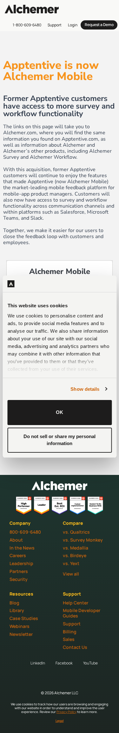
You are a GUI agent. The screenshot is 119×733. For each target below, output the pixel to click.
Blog (14, 603)
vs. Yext (71, 563)
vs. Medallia (75, 548)
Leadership (21, 563)
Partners (19, 571)
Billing (69, 632)
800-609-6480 (25, 532)
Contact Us (75, 647)
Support (72, 624)
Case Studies (24, 618)
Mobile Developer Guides (81, 613)
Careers (18, 555)
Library (17, 610)
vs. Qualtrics (76, 532)
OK (59, 412)
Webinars (20, 626)
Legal (60, 720)
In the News (22, 548)
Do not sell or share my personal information (59, 440)
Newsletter (21, 634)
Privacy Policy (66, 712)
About (16, 540)
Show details (84, 389)
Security (19, 579)
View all (71, 574)
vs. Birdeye (74, 555)
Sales (69, 639)
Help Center (75, 603)
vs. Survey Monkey (83, 540)
